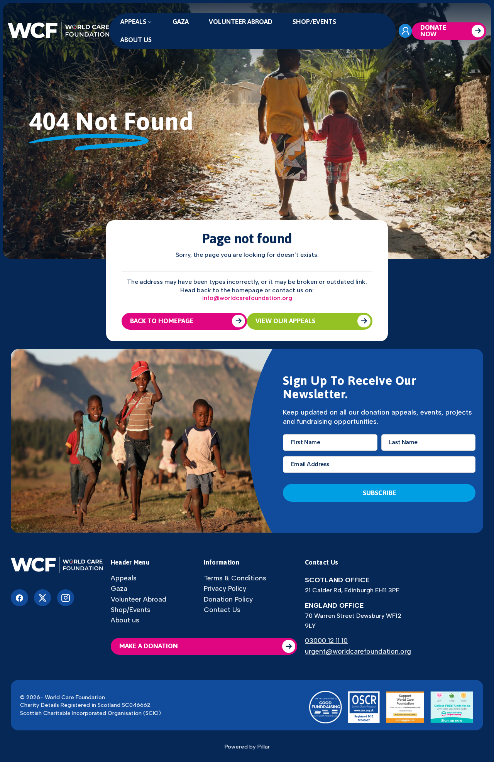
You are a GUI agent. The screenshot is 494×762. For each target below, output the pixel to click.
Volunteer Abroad (240, 21)
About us (136, 40)
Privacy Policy (225, 588)
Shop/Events (314, 21)
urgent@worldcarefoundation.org (358, 651)
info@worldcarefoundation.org (247, 298)
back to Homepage (162, 321)
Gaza (181, 21)
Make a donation (148, 646)
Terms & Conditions (235, 578)
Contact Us (222, 609)
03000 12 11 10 (326, 640)
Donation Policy (228, 599)
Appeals (133, 21)
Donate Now (433, 31)
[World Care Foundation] (57, 565)
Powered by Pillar (247, 746)
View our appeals (285, 321)
